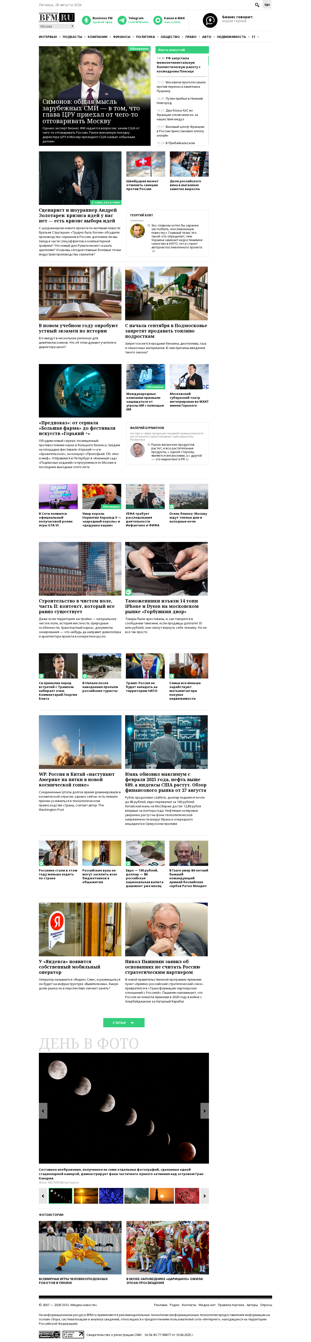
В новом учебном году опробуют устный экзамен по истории (78, 328)
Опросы (266, 1305)
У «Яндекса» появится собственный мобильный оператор (69, 967)
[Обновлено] (145, 366)
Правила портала (231, 1305)
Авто (206, 37)
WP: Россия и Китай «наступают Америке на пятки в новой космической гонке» (77, 779)
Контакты (189, 1305)
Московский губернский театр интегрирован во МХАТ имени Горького (189, 399)
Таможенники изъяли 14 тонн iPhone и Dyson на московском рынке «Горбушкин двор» (162, 606)
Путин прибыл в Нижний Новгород (180, 100)
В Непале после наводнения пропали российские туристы (100, 687)
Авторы (252, 1305)
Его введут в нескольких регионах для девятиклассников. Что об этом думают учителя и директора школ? (77, 342)
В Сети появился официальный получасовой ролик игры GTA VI (56, 519)
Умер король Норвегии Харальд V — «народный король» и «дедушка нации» (101, 519)
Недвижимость (231, 37)
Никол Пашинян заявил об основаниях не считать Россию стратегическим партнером (162, 967)
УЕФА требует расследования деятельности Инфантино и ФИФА (142, 519)
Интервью (48, 37)
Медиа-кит (207, 1305)
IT (253, 37)
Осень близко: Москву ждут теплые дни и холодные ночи (188, 517)
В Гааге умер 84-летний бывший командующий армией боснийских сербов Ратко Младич (188, 878)
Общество (170, 37)
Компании (97, 37)
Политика (145, 37)
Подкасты (72, 37)
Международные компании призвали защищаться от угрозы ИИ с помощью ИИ (145, 401)
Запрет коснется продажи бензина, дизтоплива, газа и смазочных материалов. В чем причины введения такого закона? (165, 347)
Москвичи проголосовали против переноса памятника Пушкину (181, 86)
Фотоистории (51, 1215)
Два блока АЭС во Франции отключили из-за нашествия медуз (177, 114)
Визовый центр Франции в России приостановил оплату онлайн (180, 131)
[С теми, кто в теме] (80, 153)
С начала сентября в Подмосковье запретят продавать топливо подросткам (166, 330)
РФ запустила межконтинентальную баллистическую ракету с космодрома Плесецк (178, 64)
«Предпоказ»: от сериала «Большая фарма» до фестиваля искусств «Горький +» (77, 428)
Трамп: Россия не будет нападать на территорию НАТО (141, 687)
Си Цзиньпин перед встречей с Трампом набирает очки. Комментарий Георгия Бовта (58, 690)
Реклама (160, 1305)
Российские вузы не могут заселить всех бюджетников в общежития (99, 876)
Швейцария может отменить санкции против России (142, 185)
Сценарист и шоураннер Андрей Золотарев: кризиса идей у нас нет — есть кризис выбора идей (78, 215)
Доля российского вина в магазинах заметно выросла (185, 185)
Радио (175, 1305)
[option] (124, 1108)
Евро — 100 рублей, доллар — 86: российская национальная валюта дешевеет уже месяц (145, 878)
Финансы (121, 37)
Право (191, 37)
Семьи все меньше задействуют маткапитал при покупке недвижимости (185, 690)
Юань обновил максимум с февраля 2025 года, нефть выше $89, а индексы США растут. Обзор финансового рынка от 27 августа (166, 782)
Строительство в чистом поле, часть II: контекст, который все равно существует (77, 606)
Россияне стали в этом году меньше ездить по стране (58, 874)
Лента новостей (171, 50)
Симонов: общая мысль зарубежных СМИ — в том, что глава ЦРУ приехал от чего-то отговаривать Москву (91, 111)
